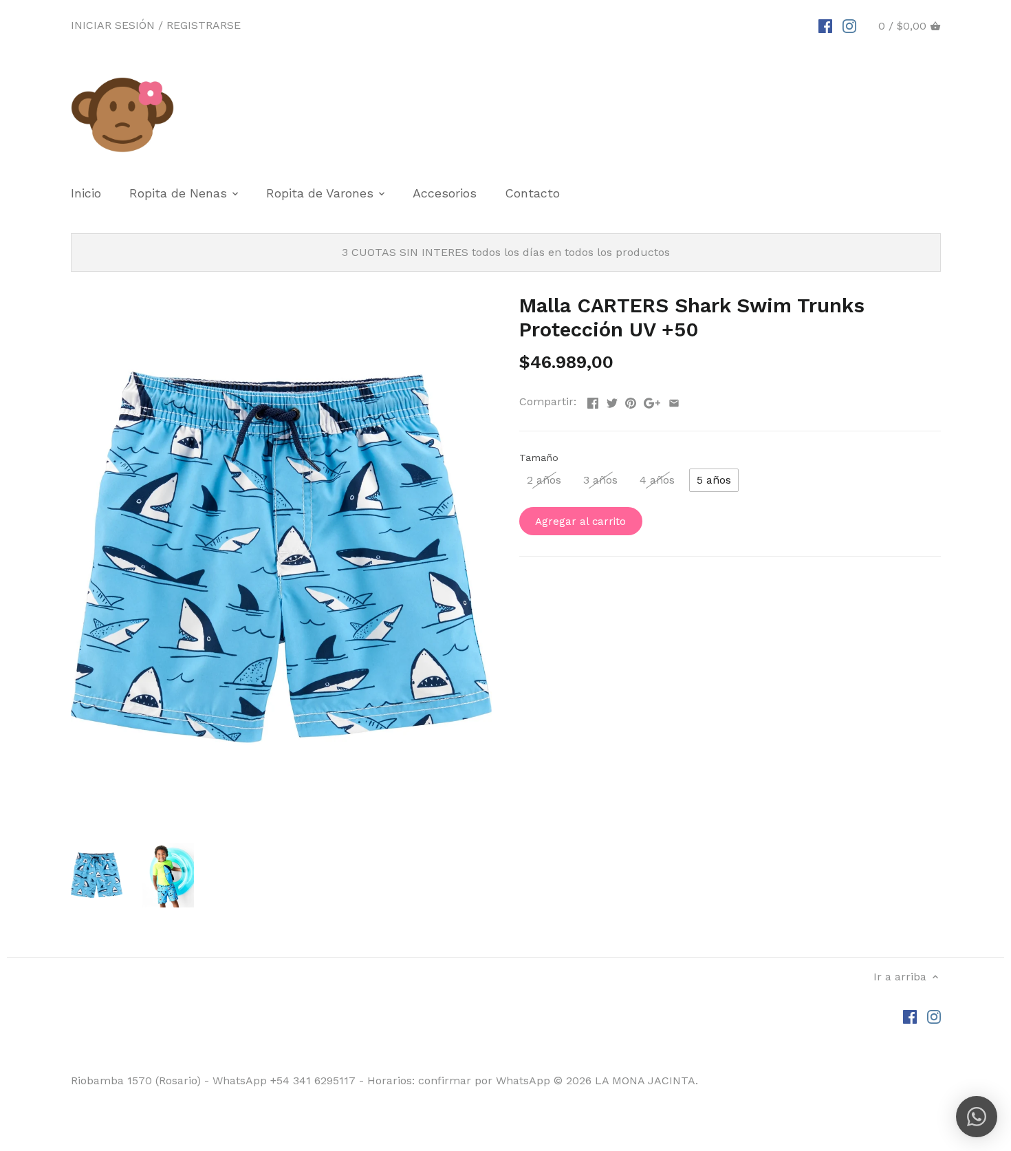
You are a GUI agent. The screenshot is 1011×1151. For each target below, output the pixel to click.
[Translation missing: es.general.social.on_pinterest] (630, 400)
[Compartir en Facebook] (592, 400)
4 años (657, 479)
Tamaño (538, 457)
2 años (544, 479)
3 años (600, 479)
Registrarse (203, 25)
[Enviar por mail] (674, 400)
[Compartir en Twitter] (612, 400)
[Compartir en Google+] (652, 400)
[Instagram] (849, 25)
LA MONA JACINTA (645, 1080)
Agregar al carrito (580, 521)
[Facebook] (825, 25)
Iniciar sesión (113, 25)
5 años (714, 479)
